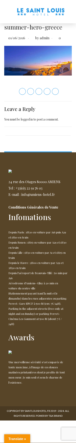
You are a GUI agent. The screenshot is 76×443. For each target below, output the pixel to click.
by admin (42, 38)
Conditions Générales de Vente (33, 207)
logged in (27, 119)
